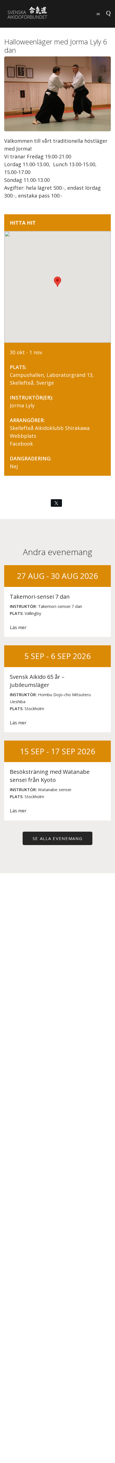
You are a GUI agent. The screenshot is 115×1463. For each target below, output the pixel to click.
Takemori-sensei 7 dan (40, 596)
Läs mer (18, 627)
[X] (56, 503)
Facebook (21, 443)
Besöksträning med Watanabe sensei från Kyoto (50, 776)
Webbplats (23, 435)
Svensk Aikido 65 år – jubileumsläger (37, 681)
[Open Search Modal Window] (98, 12)
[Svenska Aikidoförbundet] (31, 13)
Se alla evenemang (58, 838)
